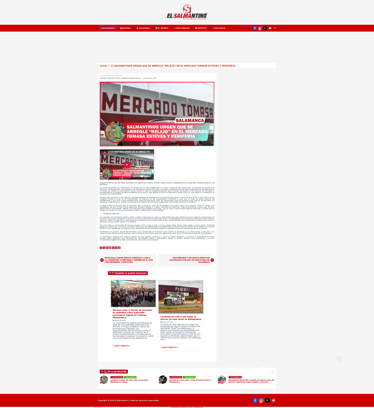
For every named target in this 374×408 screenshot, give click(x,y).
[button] (270, 372)
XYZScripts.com (198, 407)
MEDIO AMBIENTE (122, 78)
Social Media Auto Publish (178, 407)
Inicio (103, 65)
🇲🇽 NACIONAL (143, 28)
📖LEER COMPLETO (121, 346)
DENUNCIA (112, 78)
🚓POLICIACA (218, 28)
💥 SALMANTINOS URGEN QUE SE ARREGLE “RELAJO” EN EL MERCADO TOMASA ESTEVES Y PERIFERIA (172, 65)
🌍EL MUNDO (161, 28)
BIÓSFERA (103, 78)
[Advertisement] (187, 46)
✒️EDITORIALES (181, 28)
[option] (128, 379)
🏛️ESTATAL (125, 28)
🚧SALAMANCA (107, 28)
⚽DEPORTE (201, 28)
